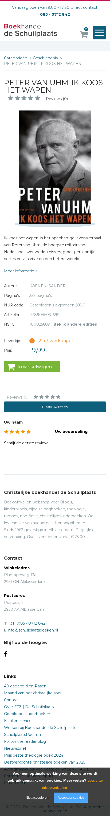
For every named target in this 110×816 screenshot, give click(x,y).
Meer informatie (19, 271)
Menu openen (99, 32)
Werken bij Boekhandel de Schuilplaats (40, 727)
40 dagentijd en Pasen (25, 686)
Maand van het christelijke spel (32, 693)
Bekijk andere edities (75, 324)
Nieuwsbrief (15, 748)
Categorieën (16, 58)
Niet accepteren (37, 797)
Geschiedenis (46, 58)
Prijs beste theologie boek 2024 (33, 755)
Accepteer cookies (71, 797)
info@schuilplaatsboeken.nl (32, 630)
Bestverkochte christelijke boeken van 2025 (44, 762)
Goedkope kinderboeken (27, 713)
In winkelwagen (35, 366)
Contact (11, 700)
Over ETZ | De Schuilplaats (29, 706)
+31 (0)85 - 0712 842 (26, 623)
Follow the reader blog (25, 741)
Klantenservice (18, 720)
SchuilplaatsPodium (22, 734)
